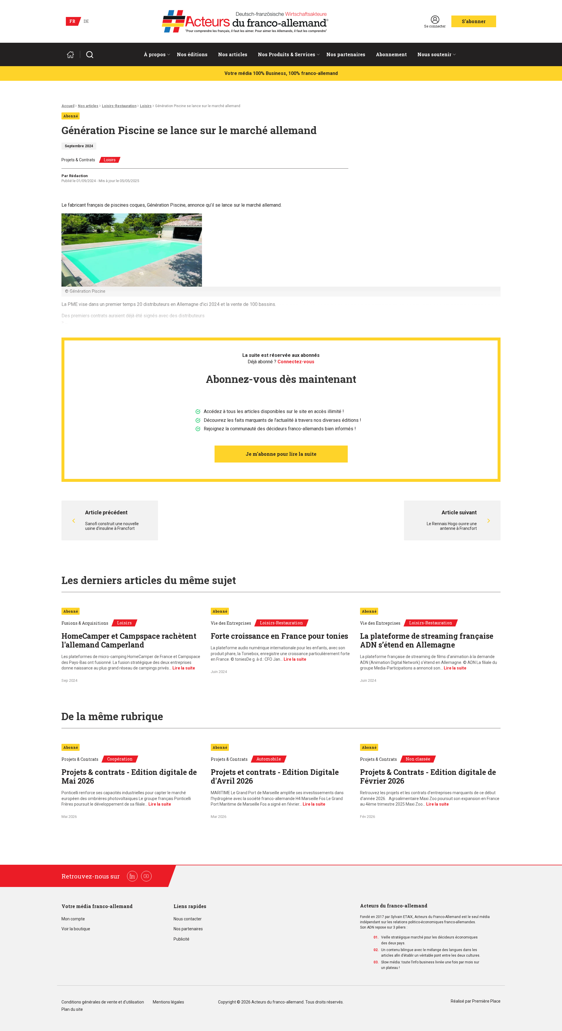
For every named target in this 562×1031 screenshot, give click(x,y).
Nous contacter (188, 919)
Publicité (181, 939)
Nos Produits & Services (286, 54)
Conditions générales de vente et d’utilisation (103, 1002)
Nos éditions (192, 54)
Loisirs (146, 106)
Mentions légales (168, 1002)
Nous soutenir (434, 54)
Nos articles (232, 54)
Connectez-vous (295, 361)
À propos (155, 54)
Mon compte (73, 919)
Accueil (67, 106)
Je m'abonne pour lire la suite (281, 454)
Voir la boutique (75, 929)
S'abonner (474, 21)
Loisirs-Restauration (119, 106)
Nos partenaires (345, 54)
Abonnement (391, 54)
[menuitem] (155, 54)
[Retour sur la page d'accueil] (73, 54)
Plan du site (72, 1009)
